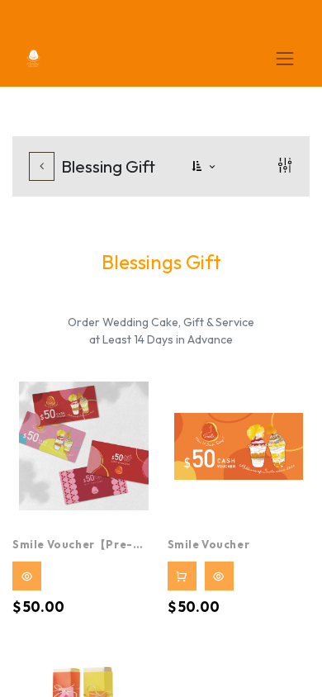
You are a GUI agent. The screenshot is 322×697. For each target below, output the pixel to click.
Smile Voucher (209, 544)
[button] (205, 166)
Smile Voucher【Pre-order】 (72, 546)
